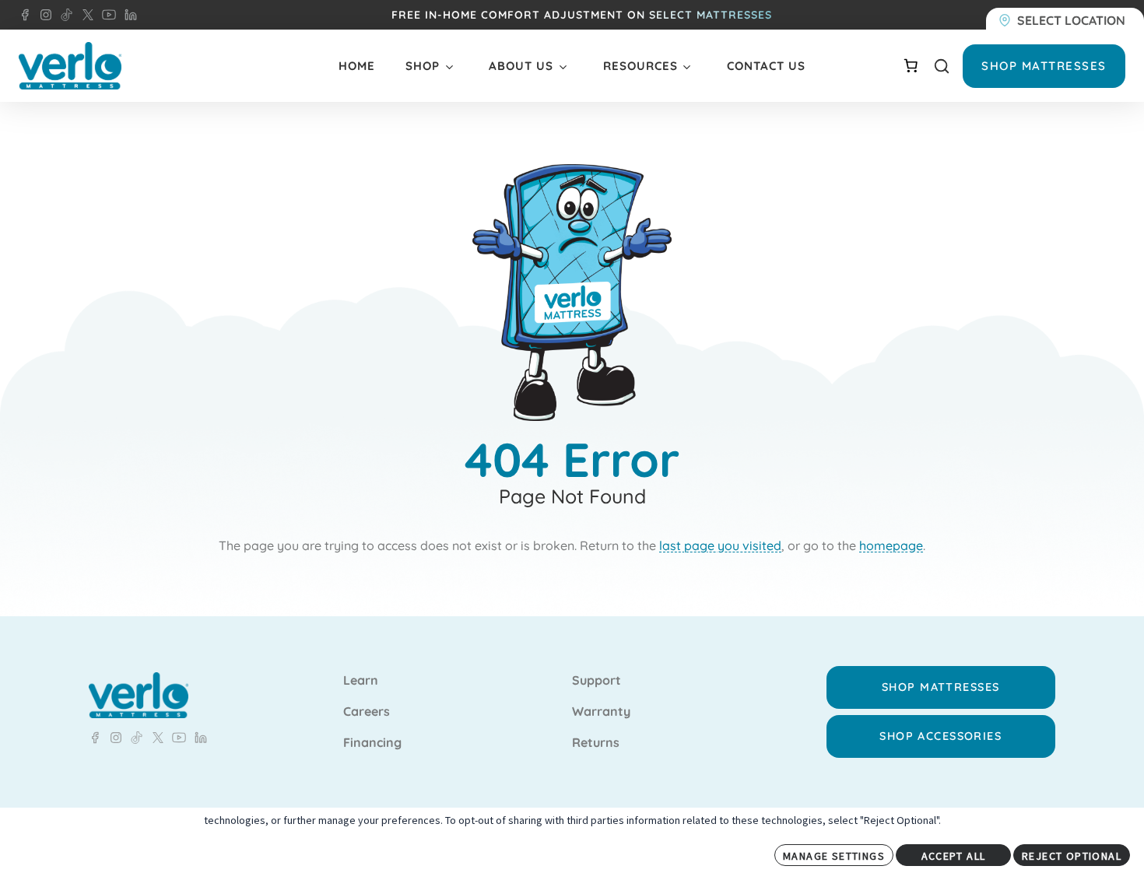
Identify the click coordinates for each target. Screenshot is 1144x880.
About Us (521, 65)
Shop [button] (422, 65)
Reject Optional (1071, 856)
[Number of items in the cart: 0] (910, 65)
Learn (360, 681)
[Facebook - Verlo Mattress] (25, 15)
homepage (891, 545)
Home (357, 65)
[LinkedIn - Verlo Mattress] (42, 15)
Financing (372, 743)
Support (596, 681)
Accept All (953, 856)
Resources (640, 65)
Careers (366, 712)
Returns (595, 743)
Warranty (601, 712)
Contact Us (766, 65)
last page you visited (720, 545)
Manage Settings (834, 856)
